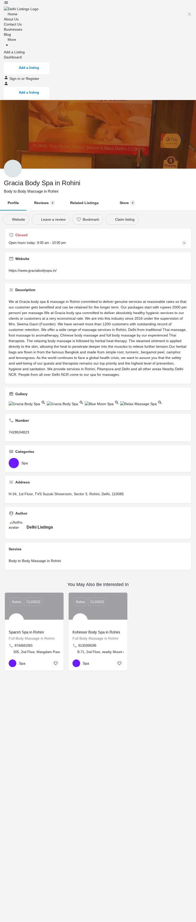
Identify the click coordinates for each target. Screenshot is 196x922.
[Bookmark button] (56, 663)
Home (12, 14)
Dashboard (13, 57)
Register (32, 79)
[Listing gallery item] (28, 404)
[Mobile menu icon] (98, 3)
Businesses (13, 29)
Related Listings (84, 203)
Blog (7, 34)
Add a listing (29, 68)
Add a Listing (14, 52)
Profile (13, 203)
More (11, 40)
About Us (11, 19)
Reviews (43, 203)
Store (126, 203)
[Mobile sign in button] (6, 84)
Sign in (15, 79)
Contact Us (13, 24)
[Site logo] (21, 9)
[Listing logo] (13, 169)
